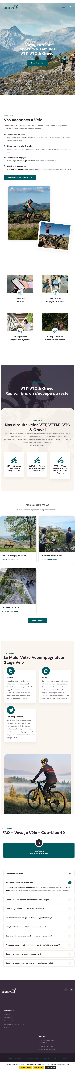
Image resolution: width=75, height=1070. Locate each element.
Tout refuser (38, 1067)
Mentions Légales (13, 1058)
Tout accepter (25, 1067)
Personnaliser (50, 1067)
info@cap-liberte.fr (48, 1049)
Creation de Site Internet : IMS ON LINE (33, 1058)
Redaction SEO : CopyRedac (58, 1058)
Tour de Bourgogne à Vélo (14, 555)
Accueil (7, 1014)
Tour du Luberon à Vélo (51, 555)
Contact (7, 1027)
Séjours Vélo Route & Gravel (14, 1024)
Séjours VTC (8, 1021)
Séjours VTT (8, 1018)
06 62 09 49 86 (39, 853)
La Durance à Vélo (10, 607)
